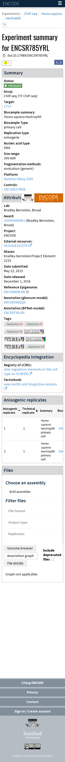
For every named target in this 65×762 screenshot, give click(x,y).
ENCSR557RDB (14, 189)
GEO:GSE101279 (15, 246)
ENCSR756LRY (14, 313)
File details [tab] (15, 563)
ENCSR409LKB (14, 292)
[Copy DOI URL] (4, 55)
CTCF (8, 106)
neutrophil (13, 18)
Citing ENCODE (32, 683)
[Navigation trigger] (60, 3)
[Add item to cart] (4, 24)
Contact (32, 702)
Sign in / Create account (32, 711)
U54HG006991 (14, 221)
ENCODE (11, 4)
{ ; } (58, 62)
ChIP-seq (30, 14)
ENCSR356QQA (15, 302)
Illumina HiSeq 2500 (18, 179)
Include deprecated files (52, 555)
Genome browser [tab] (20, 548)
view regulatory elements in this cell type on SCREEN (30, 371)
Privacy (32, 692)
